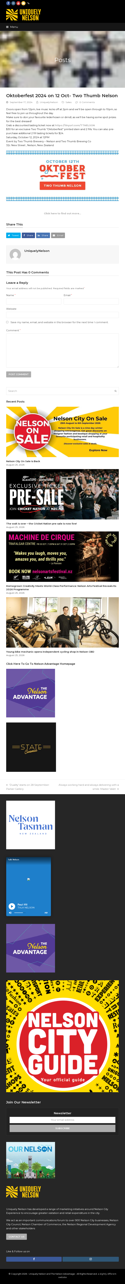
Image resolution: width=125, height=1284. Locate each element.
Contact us (16, 1236)
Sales (69, 102)
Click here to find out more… (62, 213)
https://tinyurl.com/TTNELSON (75, 125)
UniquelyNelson (49, 102)
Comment (13, 330)
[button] (12, 27)
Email (68, 295)
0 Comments (87, 102)
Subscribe (62, 1128)
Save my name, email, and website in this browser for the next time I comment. (59, 322)
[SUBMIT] (116, 391)
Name (10, 295)
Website (11, 308)
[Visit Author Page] (15, 254)
